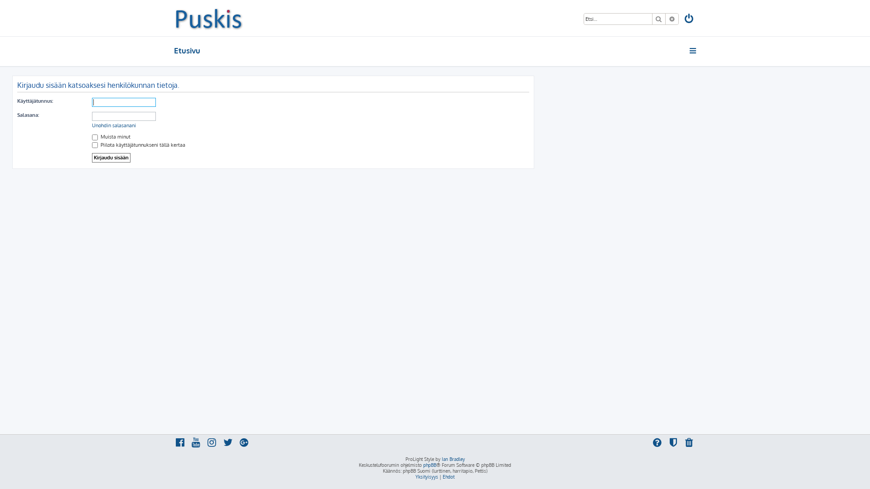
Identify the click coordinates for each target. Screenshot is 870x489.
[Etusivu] (208, 18)
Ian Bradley (453, 459)
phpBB (429, 465)
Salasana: (28, 115)
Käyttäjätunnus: (35, 101)
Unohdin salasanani (114, 125)
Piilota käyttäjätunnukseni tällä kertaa (142, 145)
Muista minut (114, 137)
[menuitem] (689, 20)
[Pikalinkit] (693, 51)
